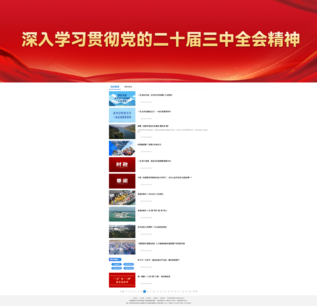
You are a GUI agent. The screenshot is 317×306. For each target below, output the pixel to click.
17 (179, 291)
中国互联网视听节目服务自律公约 (175, 298)
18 (182, 291)
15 (172, 291)
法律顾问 (155, 298)
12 (161, 291)
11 (157, 291)
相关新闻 (115, 87)
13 (164, 291)
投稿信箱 (162, 298)
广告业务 (142, 298)
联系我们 (148, 298)
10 (153, 291)
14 (168, 291)
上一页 (122, 291)
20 (190, 291)
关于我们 (135, 298)
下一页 (195, 291)
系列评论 (128, 87)
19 (186, 291)
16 (175, 291)
